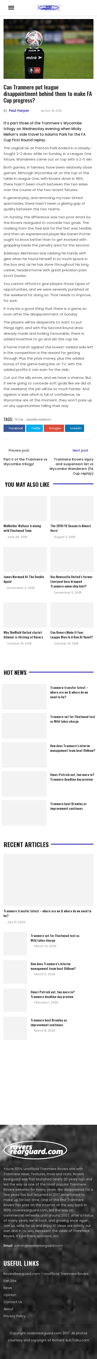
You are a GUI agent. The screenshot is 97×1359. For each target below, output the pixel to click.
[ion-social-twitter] (48, 1349)
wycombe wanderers (38, 419)
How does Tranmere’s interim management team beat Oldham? (72, 748)
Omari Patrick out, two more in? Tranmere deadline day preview (72, 777)
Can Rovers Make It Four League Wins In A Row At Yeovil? (71, 634)
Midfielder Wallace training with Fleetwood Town (22, 528)
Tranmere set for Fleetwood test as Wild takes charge (72, 719)
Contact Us (13, 1302)
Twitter (35, 428)
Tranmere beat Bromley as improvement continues (68, 806)
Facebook (15, 428)
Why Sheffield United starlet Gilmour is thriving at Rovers (23, 634)
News (8, 1288)
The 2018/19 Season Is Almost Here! (70, 528)
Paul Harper (19, 110)
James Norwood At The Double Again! (24, 579)
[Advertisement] (39, 1083)
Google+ (55, 428)
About (8, 1309)
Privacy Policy (15, 1316)
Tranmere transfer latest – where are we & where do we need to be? (69, 692)
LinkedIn (75, 428)
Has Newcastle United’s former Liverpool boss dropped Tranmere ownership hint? (71, 581)
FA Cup (19, 419)
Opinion (10, 1295)
